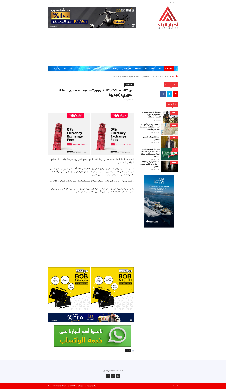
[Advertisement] (113, 47)
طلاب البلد (68, 68)
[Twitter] (171, 2)
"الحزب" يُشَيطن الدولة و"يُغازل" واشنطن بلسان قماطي (149, 164)
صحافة (96, 68)
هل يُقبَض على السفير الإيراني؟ (151, 138)
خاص (159, 68)
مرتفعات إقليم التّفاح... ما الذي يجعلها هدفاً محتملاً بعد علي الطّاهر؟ (149, 127)
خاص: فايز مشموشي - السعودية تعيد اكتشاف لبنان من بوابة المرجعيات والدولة (150, 153)
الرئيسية (168, 68)
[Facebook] (167, 2)
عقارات (87, 68)
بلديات (78, 68)
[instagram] (174, 2)
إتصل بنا (51, 2)
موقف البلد (149, 68)
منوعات (106, 68)
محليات (138, 68)
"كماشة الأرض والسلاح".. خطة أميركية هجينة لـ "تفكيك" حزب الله (151, 115)
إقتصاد (115, 68)
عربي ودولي (126, 68)
